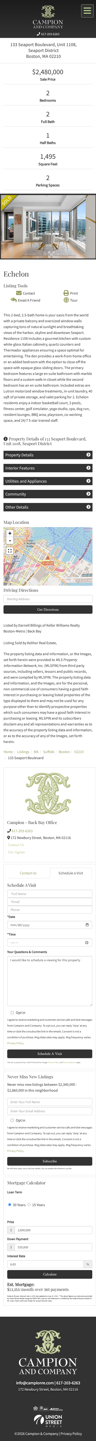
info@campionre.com (35, 1383)
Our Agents (16, 852)
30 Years (19, 1204)
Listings (23, 751)
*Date (11, 917)
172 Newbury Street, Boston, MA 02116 (48, 1389)
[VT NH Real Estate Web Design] (48, 1420)
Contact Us (16, 844)
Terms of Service (69, 1062)
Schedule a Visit (70, 873)
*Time (11, 934)
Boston (64, 751)
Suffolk (48, 751)
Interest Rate (16, 1256)
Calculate (50, 1274)
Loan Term (14, 1192)
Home (8, 751)
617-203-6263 (50, 34)
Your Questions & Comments (27, 952)
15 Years (38, 1204)
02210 (79, 751)
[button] (8, 226)
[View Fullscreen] (9, 550)
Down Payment (17, 1239)
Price (10, 1222)
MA (36, 751)
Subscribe (50, 1161)
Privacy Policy (15, 1043)
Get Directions (48, 609)
